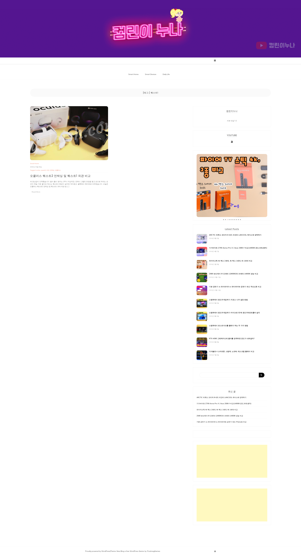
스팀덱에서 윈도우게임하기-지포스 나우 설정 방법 (228, 300)
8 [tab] (236, 219)
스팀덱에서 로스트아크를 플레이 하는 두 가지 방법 (228, 325)
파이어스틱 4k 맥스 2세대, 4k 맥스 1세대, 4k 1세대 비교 (230, 261)
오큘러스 (58, 170)
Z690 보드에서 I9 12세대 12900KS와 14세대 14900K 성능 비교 (233, 274)
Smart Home (133, 74)
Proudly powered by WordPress (97, 551)
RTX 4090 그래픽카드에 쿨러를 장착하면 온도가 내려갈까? (231, 338)
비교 (48, 170)
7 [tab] (234, 219)
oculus (38, 170)
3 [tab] (227, 219)
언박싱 (52, 170)
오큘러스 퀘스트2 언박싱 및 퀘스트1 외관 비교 (60, 176)
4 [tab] (229, 219)
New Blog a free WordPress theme (130, 551)
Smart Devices (150, 74)
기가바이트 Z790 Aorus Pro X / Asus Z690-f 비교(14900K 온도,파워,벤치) (238, 248)
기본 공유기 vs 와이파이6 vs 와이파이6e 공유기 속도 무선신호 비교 (235, 287)
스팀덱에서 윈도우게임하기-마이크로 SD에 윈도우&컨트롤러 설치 (234, 313)
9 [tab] (238, 219)
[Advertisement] (232, 461)
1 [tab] (223, 219)
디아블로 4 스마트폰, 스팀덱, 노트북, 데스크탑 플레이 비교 (231, 351)
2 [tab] (225, 219)
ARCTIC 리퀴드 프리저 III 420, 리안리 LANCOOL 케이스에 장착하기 (235, 235)
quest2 (43, 170)
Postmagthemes (153, 551)
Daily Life (166, 74)
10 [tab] (240, 219)
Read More (36, 192)
